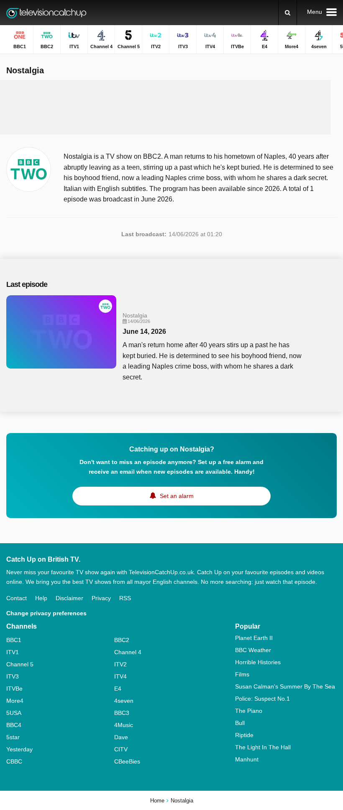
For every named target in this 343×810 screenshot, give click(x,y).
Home (157, 800)
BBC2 (121, 640)
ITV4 (120, 676)
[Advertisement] (165, 107)
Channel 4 (127, 652)
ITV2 (120, 664)
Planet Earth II (254, 638)
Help (41, 598)
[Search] (287, 12)
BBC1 (13, 640)
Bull (240, 723)
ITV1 (12, 652)
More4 (14, 700)
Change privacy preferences (46, 613)
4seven (123, 700)
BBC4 (13, 725)
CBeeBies (127, 761)
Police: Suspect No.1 (262, 698)
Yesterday (19, 749)
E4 (117, 688)
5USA (13, 712)
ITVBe (14, 688)
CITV (121, 749)
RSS (125, 598)
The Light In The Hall (263, 747)
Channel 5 (19, 664)
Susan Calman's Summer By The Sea (285, 686)
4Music (123, 725)
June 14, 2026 (144, 331)
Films (242, 674)
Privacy (101, 598)
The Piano (248, 710)
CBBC (14, 761)
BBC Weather (253, 650)
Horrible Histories (258, 662)
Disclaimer (69, 598)
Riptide (244, 735)
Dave (121, 737)
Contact (16, 598)
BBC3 (121, 712)
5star (13, 737)
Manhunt (247, 759)
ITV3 (12, 676)
